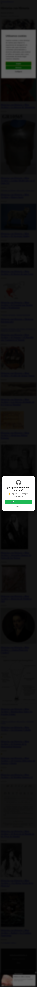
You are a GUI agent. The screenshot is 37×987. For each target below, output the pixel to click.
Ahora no (18, 506)
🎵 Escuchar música (18, 502)
